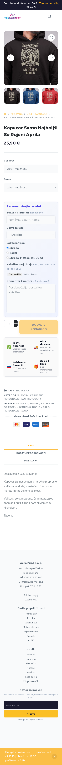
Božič (31, 640)
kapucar (22, 403)
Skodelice (31, 663)
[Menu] (56, 16)
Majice (30, 654)
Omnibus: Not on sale (34, 407)
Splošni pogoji (31, 595)
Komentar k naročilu (28, 281)
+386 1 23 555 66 (33, 577)
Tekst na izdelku (25, 212)
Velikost (9, 160)
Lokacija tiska (16, 243)
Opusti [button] (54, 756)
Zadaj (13, 252)
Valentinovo (31, 622)
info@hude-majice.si (32, 581)
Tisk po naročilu (48, 3)
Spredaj (14, 248)
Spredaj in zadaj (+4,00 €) (26, 257)
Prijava (31, 713)
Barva (7, 179)
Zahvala (31, 636)
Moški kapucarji (32, 395)
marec (34, 403)
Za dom (31, 672)
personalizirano (16, 410)
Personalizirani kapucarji (23, 398)
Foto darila (31, 676)
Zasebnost (31, 599)
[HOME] (5, 114)
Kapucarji (31, 659)
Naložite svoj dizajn (31, 266)
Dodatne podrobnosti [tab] (31, 453)
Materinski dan (31, 627)
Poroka (31, 618)
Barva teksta (15, 227)
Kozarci (31, 668)
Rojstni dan (31, 613)
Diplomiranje (31, 631)
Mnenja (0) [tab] (31, 460)
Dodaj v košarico (38, 327)
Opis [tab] (31, 445)
